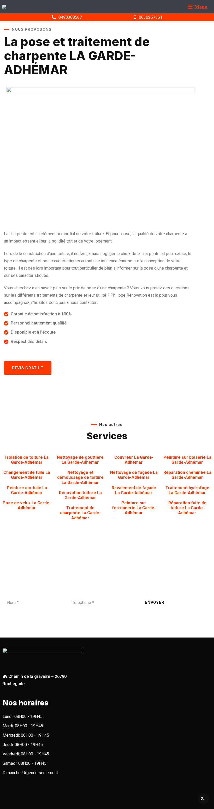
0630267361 (150, 17)
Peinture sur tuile (27, 490)
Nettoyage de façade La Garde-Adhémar (134, 475)
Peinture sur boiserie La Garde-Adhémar (187, 460)
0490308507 (70, 17)
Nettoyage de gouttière (80, 460)
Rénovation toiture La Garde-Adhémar (80, 495)
